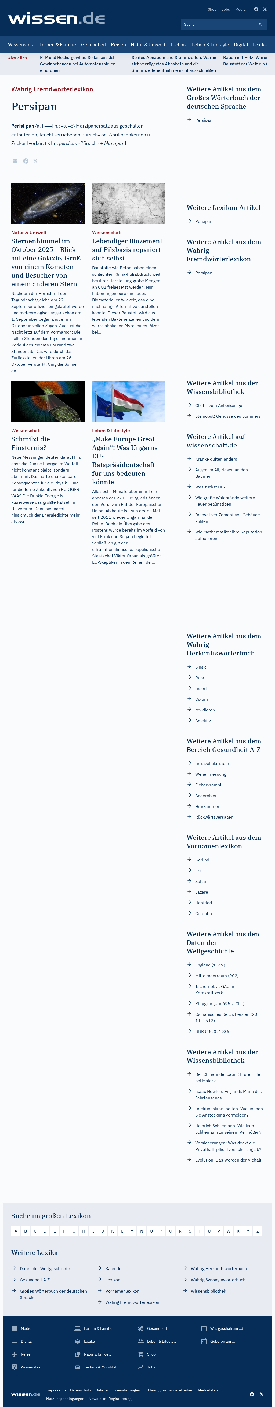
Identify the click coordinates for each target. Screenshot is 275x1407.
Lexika (260, 45)
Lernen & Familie (57, 45)
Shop (212, 9)
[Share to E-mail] (15, 161)
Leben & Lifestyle (210, 45)
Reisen (118, 45)
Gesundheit (93, 45)
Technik (178, 45)
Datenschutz (80, 1390)
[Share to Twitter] (35, 161)
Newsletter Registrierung (110, 1398)
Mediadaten (208, 1390)
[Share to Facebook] (25, 161)
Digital (241, 45)
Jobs (226, 9)
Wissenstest (21, 45)
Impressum (56, 1390)
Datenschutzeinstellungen (118, 1390)
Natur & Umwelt (148, 45)
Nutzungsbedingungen (65, 1398)
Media (240, 9)
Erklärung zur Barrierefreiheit (169, 1390)
